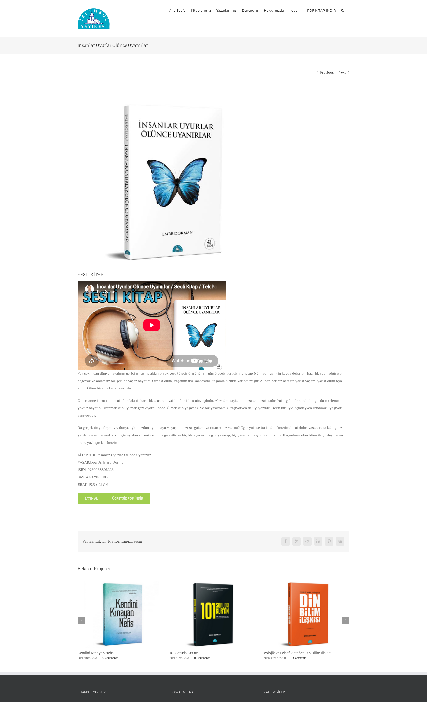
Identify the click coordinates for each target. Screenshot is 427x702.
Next (342, 72)
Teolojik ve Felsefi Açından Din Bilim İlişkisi (204, 652)
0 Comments (110, 657)
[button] (342, 10)
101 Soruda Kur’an (92, 652)
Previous (327, 72)
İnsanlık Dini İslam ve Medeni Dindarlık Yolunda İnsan (305, 652)
